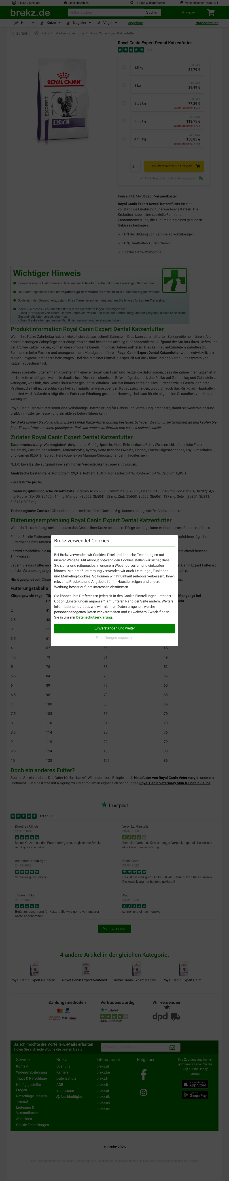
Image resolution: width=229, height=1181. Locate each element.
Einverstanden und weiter (114, 628)
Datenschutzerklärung (94, 617)
